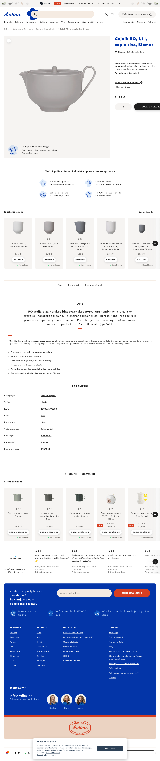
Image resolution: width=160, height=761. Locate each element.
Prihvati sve (110, 748)
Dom (12, 661)
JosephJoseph (43, 651)
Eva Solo (41, 665)
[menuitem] (8, 23)
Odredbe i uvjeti (71, 651)
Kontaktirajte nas (71, 661)
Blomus (44, 442)
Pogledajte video (30, 153)
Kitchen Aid (42, 647)
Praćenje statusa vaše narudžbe (124, 664)
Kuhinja (13, 633)
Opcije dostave (70, 647)
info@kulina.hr (21, 695)
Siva (43, 416)
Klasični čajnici (48, 396)
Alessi (39, 637)
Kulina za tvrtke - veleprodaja (123, 651)
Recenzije (113, 633)
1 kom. (44, 422)
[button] (18, 532)
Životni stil (15, 656)
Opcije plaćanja (70, 642)
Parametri (73, 285)
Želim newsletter (132, 593)
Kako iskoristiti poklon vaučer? (124, 673)
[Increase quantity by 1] (128, 106)
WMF (39, 633)
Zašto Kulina (115, 668)
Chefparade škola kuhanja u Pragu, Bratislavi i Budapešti (125, 657)
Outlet (13, 665)
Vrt (11, 647)
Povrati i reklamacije (73, 633)
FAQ (111, 647)
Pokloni (152, 22)
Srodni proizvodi (93, 285)
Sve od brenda (146, 212)
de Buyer (41, 661)
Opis (60, 285)
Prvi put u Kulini (116, 642)
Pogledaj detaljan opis (126, 73)
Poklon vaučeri (116, 637)
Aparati (13, 642)
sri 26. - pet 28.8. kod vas (127, 83)
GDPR (66, 656)
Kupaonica (15, 651)
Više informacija (53, 753)
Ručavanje (15, 637)
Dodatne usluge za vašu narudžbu (79, 637)
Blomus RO (46, 436)
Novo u (141, 22)
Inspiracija (128, 22)
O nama (112, 678)
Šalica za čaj (47, 429)
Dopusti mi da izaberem (47, 755)
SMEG (39, 642)
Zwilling (40, 656)
